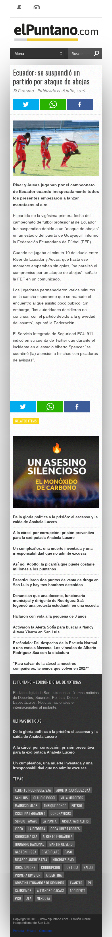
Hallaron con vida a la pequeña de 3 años (49, 616)
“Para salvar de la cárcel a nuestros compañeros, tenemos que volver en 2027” (51, 666)
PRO (18, 898)
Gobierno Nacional (29, 844)
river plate (50, 851)
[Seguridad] (56, 506)
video (19, 828)
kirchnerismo (63, 859)
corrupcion (50, 867)
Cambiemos (23, 890)
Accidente (77, 890)
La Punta (50, 821)
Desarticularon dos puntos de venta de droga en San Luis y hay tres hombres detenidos (56, 582)
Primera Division (27, 875)
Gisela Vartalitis (75, 821)
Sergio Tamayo (26, 821)
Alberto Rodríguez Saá (33, 790)
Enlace (31, 930)
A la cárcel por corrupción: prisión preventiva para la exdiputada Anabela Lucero (53, 535)
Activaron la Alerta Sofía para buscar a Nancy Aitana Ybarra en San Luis (53, 629)
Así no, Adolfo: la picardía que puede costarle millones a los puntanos (53, 566)
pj (89, 882)
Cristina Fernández (30, 813)
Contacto (45, 930)
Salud (88, 867)
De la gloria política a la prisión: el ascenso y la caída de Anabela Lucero (55, 519)
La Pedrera (36, 828)
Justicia (71, 867)
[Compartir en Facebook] (80, 108)
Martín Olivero (61, 844)
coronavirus (61, 813)
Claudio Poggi (44, 797)
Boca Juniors (25, 867)
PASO (68, 851)
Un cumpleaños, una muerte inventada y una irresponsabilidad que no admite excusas (52, 551)
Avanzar (76, 882)
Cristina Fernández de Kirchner (39, 882)
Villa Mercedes (72, 797)
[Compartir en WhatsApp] (53, 108)
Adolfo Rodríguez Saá (73, 790)
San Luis (21, 797)
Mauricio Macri (26, 805)
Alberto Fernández (57, 836)
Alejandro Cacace (50, 890)
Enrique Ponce (55, 805)
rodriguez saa (26, 836)
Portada (18, 930)
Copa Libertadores (65, 828)
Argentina (54, 875)
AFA (28, 898)
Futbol (77, 805)
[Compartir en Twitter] (26, 108)
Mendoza (43, 898)
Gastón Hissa (25, 851)
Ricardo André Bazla (31, 859)
